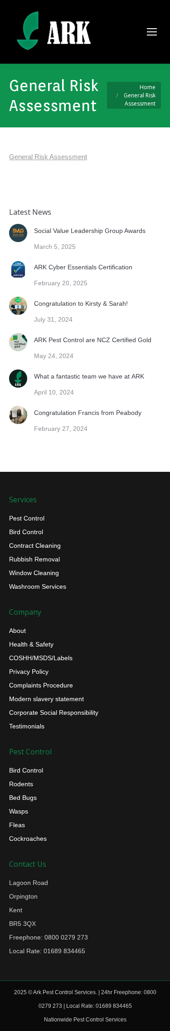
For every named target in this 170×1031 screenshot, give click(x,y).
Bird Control (26, 532)
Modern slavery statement (46, 698)
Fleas (17, 825)
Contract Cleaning (35, 545)
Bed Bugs (23, 797)
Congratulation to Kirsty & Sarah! (81, 303)
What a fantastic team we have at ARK (89, 376)
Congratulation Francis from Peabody (87, 412)
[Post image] (18, 233)
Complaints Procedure (41, 685)
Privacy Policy (29, 671)
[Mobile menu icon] (152, 32)
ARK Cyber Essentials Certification (83, 267)
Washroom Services (37, 586)
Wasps (18, 811)
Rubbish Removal (34, 559)
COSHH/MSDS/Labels (41, 658)
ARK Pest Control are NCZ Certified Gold (92, 340)
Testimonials (26, 726)
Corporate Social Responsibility (53, 712)
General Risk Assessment (48, 157)
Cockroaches (28, 838)
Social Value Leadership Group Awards (90, 230)
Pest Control (26, 518)
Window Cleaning (34, 572)
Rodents (21, 784)
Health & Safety (31, 644)
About (17, 630)
